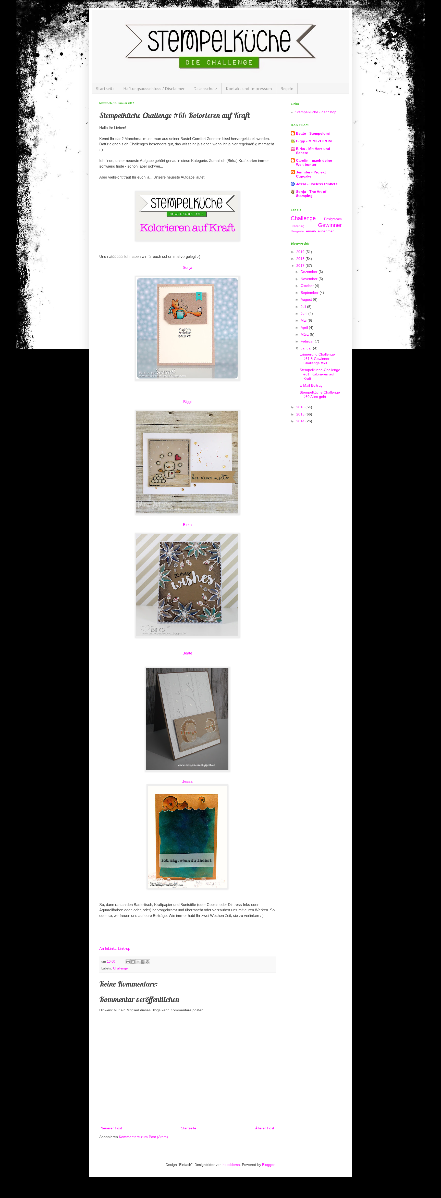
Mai (304, 320)
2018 (300, 259)
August (307, 299)
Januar (307, 348)
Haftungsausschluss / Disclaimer (154, 88)
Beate (187, 653)
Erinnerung (297, 226)
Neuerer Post (111, 1128)
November (309, 279)
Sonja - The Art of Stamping (311, 194)
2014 (300, 421)
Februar (308, 341)
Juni (304, 313)
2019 (300, 252)
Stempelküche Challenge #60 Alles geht (320, 394)
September (310, 293)
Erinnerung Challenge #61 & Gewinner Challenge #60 (317, 358)
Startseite (105, 88)
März (305, 334)
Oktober (308, 286)
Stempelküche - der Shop (315, 112)
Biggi (187, 401)
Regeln (286, 88)
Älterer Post (264, 1128)
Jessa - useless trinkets (316, 184)
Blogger (268, 1165)
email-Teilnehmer (320, 231)
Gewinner (330, 225)
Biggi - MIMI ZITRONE (315, 141)
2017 (300, 265)
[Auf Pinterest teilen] (147, 961)
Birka (187, 524)
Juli (304, 307)
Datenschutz (205, 88)
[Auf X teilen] (137, 961)
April (305, 327)
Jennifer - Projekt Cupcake (311, 174)
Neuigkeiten (298, 231)
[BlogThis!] (133, 961)
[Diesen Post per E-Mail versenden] (128, 961)
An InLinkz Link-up (114, 948)
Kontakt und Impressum (249, 88)
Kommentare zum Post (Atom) (143, 1137)
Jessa (187, 781)
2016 (300, 407)
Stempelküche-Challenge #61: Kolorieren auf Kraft (320, 374)
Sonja (187, 267)
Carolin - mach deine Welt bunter (314, 162)
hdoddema (231, 1165)
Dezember (309, 272)
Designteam (333, 219)
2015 (300, 414)
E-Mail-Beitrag (311, 385)
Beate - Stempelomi (313, 133)
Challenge (120, 968)
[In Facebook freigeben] (142, 961)
